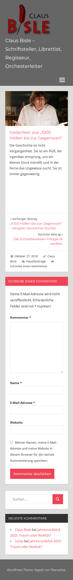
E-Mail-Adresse (22, 403)
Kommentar (20, 317)
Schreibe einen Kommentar (28, 266)
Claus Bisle (23, 529)
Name (16, 383)
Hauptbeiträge (36, 261)
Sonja (19, 541)
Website (16, 422)
